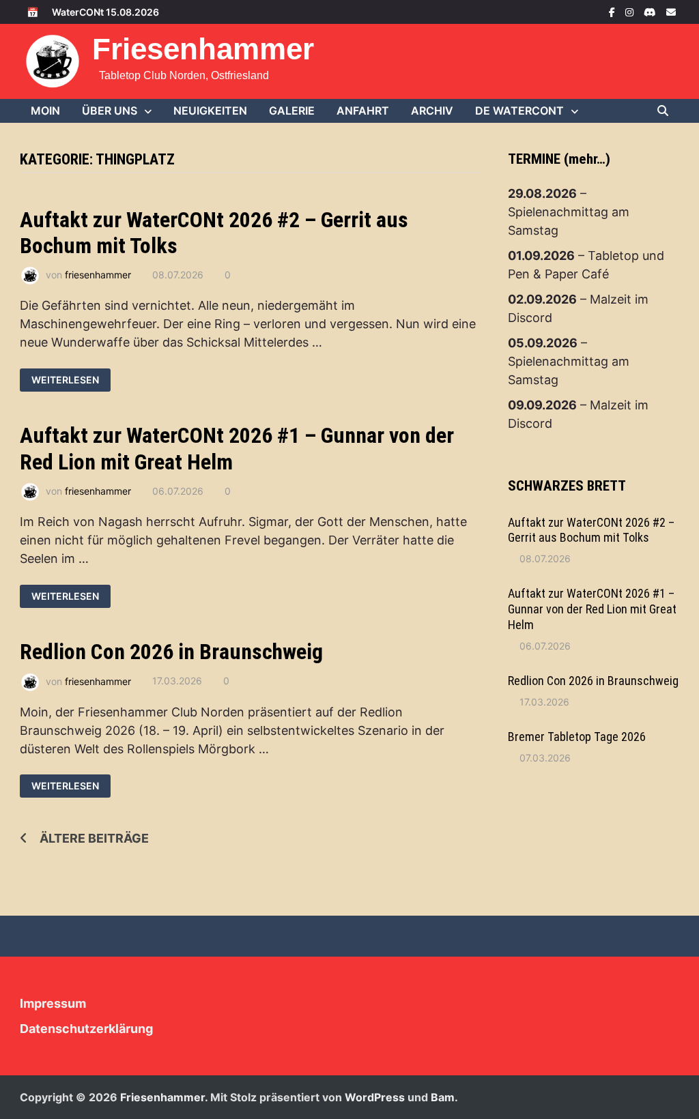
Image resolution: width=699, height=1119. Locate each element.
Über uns (109, 110)
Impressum (53, 1003)
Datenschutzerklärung (86, 1028)
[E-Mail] (671, 11)
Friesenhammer (203, 49)
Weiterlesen (65, 380)
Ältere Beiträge (94, 838)
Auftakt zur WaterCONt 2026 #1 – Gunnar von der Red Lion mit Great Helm (592, 609)
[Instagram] (631, 11)
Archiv (432, 110)
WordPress (375, 1097)
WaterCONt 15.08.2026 (105, 12)
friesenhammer (98, 274)
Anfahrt (363, 110)
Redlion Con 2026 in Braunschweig (171, 652)
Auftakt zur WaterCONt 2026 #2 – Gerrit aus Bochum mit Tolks (591, 530)
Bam (443, 1097)
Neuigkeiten (210, 110)
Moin (45, 110)
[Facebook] (613, 11)
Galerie (292, 110)
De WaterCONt (519, 110)
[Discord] (651, 11)
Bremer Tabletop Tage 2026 (577, 736)
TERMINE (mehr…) (559, 159)
